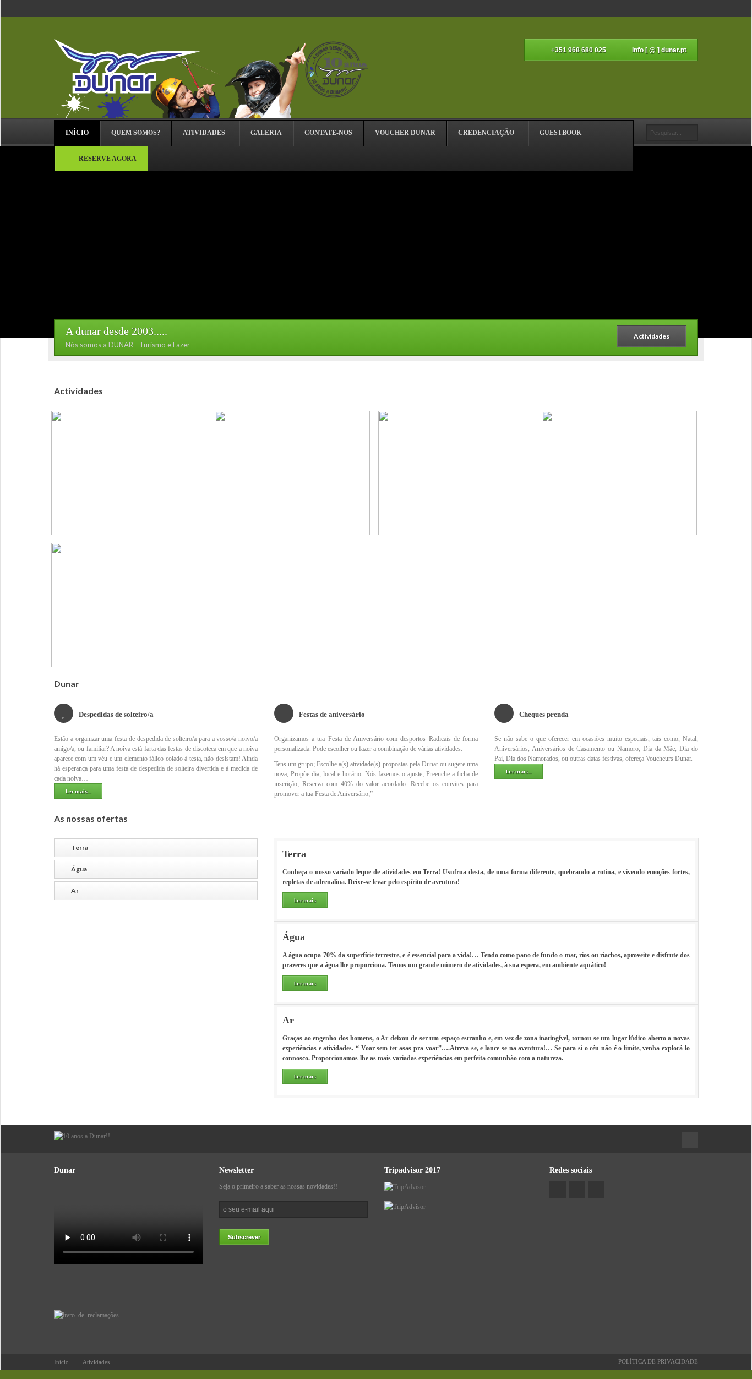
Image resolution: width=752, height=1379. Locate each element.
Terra (79, 847)
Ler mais (305, 900)
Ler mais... (78, 791)
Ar (75, 890)
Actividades (651, 336)
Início (61, 1362)
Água (79, 869)
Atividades (96, 1362)
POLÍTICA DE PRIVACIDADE (658, 1361)
